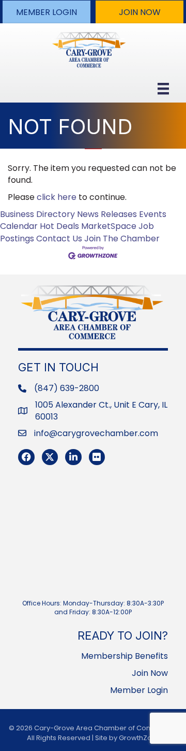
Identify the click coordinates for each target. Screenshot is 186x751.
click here (56, 197)
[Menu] (163, 88)
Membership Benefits (124, 656)
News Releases (107, 214)
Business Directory (37, 214)
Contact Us (59, 238)
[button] (46, 12)
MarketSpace (108, 226)
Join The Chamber (122, 238)
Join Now (150, 673)
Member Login (139, 690)
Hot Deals (59, 226)
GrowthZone (140, 738)
